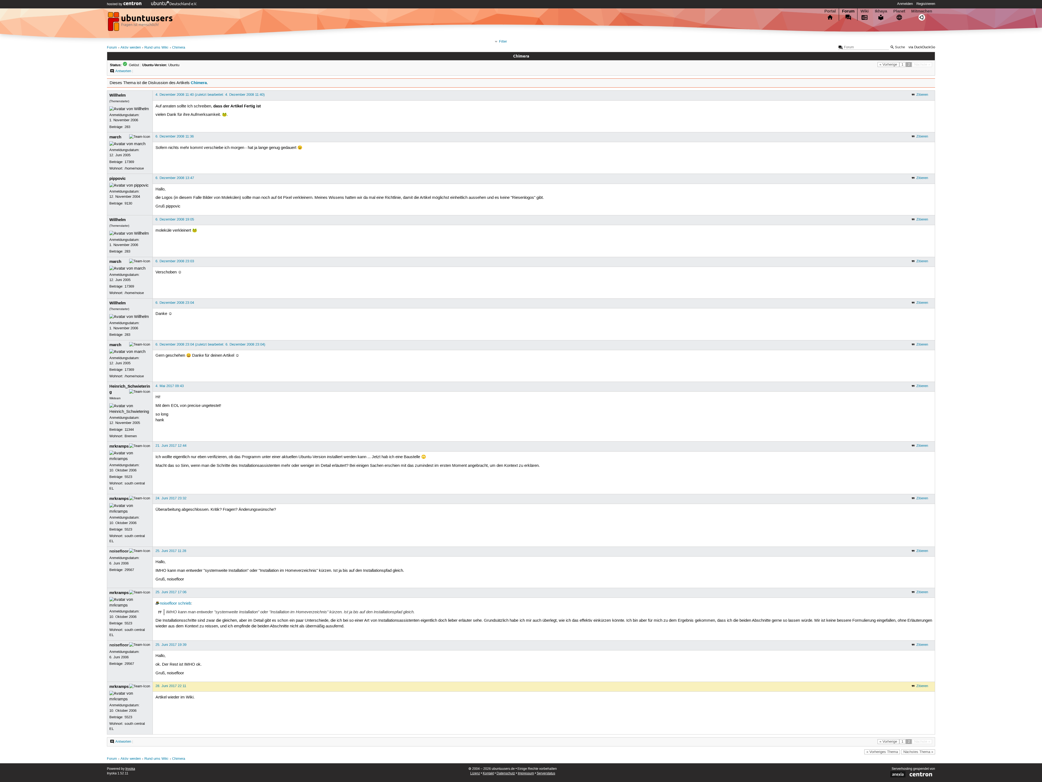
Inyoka (130, 769)
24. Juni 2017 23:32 (170, 498)
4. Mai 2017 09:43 (169, 386)
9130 (128, 203)
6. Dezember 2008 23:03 (174, 261)
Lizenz (475, 773)
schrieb (184, 603)
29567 (129, 570)
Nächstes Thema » (918, 752)
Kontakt (488, 773)
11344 (129, 429)
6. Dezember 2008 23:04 (174, 303)
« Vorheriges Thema (882, 752)
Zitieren (922, 94)
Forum (848, 11)
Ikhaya (881, 11)
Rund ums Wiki (156, 48)
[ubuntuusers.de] (141, 23)
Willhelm (117, 95)
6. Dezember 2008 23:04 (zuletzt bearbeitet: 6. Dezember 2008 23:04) (210, 344)
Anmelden (905, 4)
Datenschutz (506, 773)
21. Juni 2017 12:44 (170, 445)
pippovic (117, 178)
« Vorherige (888, 64)
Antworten (123, 71)
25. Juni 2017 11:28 (170, 551)
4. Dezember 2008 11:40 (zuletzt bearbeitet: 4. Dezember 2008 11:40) (210, 94)
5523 (128, 477)
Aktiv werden (130, 48)
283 (127, 127)
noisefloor (119, 551)
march (115, 137)
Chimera (178, 48)
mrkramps (119, 446)
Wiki (864, 11)
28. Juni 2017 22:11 (170, 686)
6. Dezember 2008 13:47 (174, 178)
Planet (899, 11)
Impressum (526, 773)
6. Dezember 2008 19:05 (174, 219)
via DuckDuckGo (921, 47)
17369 (129, 162)
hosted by (115, 4)
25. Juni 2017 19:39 (170, 645)
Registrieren (925, 4)
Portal (830, 11)
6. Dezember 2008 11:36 (174, 136)
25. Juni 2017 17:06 (170, 592)
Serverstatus (546, 773)
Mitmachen (921, 11)
